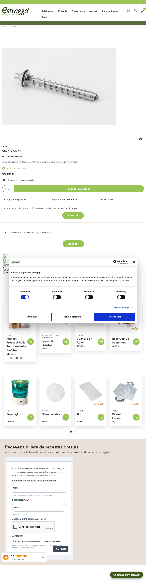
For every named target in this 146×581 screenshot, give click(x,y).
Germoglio (13, 414)
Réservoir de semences (120, 340)
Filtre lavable (51, 414)
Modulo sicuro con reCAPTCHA (29, 519)
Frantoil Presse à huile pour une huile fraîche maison (16, 346)
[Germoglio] (20, 392)
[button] (71, 431)
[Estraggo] (15, 12)
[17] (12, 188)
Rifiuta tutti (31, 316)
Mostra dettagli (122, 307)
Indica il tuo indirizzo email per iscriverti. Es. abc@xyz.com (34, 495)
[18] (4, 188)
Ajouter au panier (79, 188)
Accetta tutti (115, 316)
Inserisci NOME (20, 500)
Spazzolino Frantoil (49, 343)
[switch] (57, 297)
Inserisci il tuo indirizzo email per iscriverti (34, 481)
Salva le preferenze (73, 316)
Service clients (110, 11)
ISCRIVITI (61, 549)
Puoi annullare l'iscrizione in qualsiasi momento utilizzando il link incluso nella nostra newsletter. (37, 547)
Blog (44, 17)
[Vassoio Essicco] (126, 392)
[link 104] (135, 11)
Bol (79, 414)
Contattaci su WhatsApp (126, 575)
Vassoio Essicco (117, 416)
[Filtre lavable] (55, 392)
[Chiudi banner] (134, 262)
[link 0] (115, 262)
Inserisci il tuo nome (19, 514)
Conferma (17, 536)
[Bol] (90, 392)
